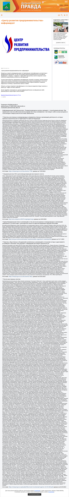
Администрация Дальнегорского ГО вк (11, 95)
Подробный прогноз (64, 8)
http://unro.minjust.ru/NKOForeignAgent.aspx (21, 219)
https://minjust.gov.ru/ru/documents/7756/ (21, 171)
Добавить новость (60, 42)
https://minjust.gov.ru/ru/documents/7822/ (21, 276)
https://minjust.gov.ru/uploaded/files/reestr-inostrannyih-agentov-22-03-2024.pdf (31, 487)
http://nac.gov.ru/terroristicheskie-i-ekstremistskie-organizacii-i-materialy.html (30, 239)
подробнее (37, 490)
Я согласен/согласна (34, 494)
